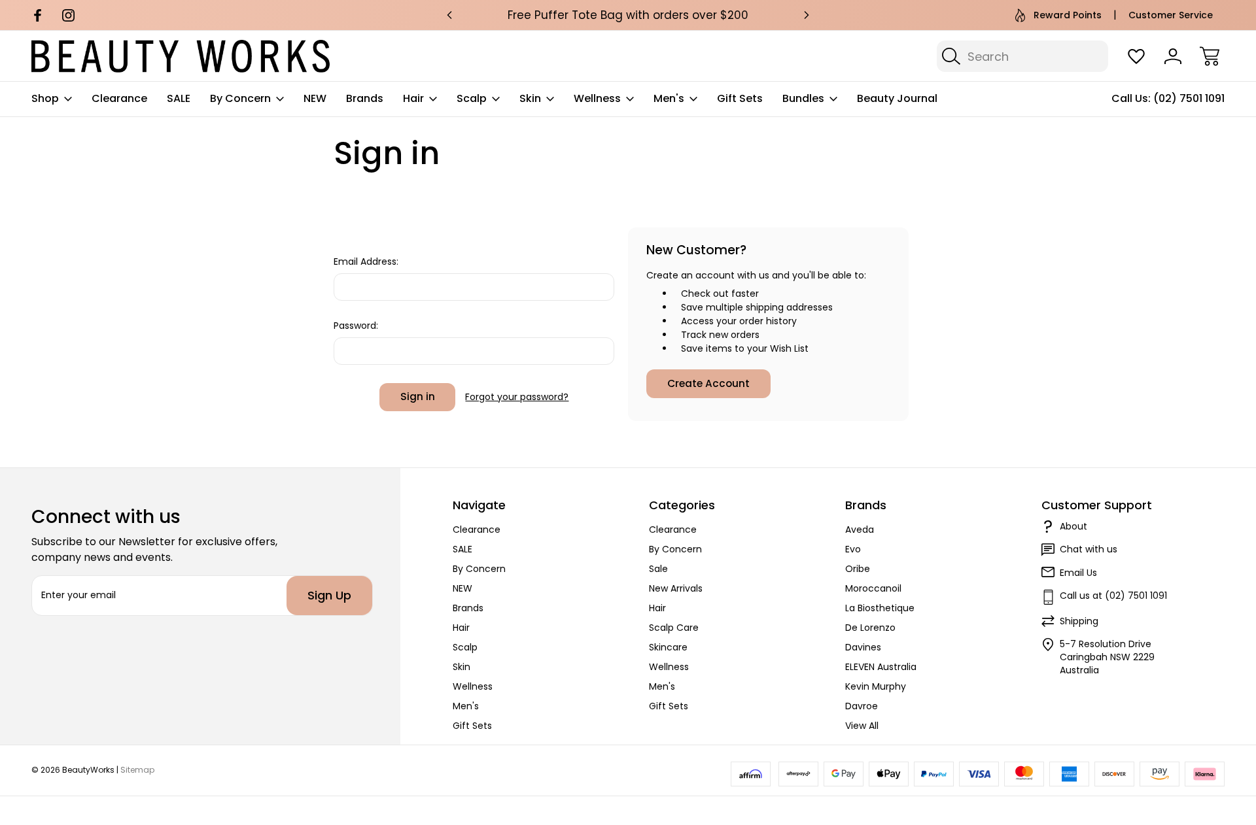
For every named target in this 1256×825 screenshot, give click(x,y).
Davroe (861, 706)
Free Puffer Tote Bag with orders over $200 (628, 15)
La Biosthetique (880, 608)
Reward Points (1068, 15)
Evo (853, 549)
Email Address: (366, 261)
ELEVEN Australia (880, 666)
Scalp (472, 98)
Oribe (857, 568)
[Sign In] (1173, 56)
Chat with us (1088, 549)
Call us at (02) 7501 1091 (1113, 595)
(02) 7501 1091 (1189, 98)
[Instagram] (68, 15)
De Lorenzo (870, 627)
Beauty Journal (897, 98)
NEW (315, 98)
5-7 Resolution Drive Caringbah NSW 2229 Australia (1107, 657)
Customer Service (1170, 15)
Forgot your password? (516, 396)
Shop (45, 98)
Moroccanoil (873, 588)
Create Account (708, 383)
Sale (658, 568)
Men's (669, 98)
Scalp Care (674, 627)
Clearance (119, 98)
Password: (356, 325)
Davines (863, 647)
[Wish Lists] (1136, 56)
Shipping (1079, 621)
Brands (364, 98)
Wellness (597, 98)
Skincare (668, 647)
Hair (413, 98)
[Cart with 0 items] (1210, 56)
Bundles (803, 98)
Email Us (1078, 572)
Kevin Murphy (875, 686)
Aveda (859, 529)
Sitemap (137, 769)
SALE (178, 98)
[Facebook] (37, 15)
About (1073, 526)
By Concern (240, 98)
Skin (530, 98)
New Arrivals (676, 588)
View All (862, 725)
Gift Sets (740, 98)
